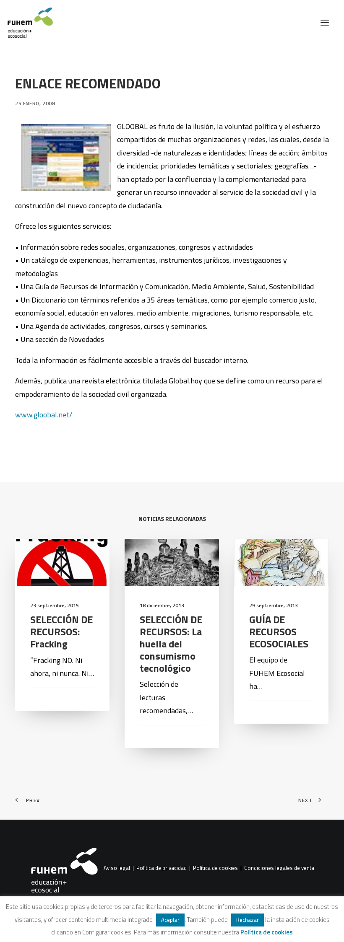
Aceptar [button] (170, 920)
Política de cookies (215, 868)
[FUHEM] (26, 23)
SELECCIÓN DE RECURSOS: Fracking (61, 631)
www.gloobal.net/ (43, 414)
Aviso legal (117, 868)
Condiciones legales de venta (279, 868)
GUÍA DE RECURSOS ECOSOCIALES (278, 631)
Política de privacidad (161, 868)
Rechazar (247, 920)
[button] (324, 22)
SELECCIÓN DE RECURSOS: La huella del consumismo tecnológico (171, 643)
